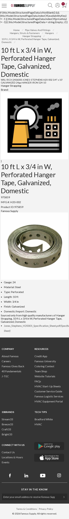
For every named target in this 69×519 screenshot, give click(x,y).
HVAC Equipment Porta (48, 401)
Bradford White (43, 419)
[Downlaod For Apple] (49, 458)
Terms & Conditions (26, 508)
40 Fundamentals (11, 371)
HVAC (38, 424)
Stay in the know (34, 489)
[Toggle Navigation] (4, 5)
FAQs (37, 381)
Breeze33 (7, 424)
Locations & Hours (12, 457)
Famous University (45, 361)
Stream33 (7, 419)
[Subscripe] (62, 497)
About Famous (10, 356)
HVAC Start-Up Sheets (47, 386)
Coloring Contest (44, 366)
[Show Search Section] (50, 5)
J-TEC (5, 376)
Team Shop (40, 371)
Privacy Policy (46, 508)
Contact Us (8, 452)
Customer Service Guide (48, 391)
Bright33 (7, 434)
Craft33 (6, 429)
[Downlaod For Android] (49, 446)
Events (5, 462)
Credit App (40, 356)
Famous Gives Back (13, 366)
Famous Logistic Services (48, 396)
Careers (6, 361)
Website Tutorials (44, 376)
